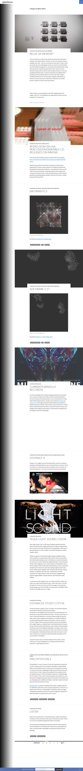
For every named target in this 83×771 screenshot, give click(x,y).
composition (34, 699)
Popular (44, 188)
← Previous (36, 743)
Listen (34, 711)
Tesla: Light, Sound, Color (48, 539)
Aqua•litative (33, 685)
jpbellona (7, 1)
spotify (47, 244)
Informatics (38, 191)
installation (33, 102)
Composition (33, 51)
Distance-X (37, 457)
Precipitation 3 (40, 659)
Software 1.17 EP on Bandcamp (43, 337)
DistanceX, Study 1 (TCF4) (47, 603)
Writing (57, 188)
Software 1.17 (40, 289)
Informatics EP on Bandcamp (43, 239)
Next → (63, 743)
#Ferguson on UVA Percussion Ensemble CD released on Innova (47, 149)
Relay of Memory (42, 53)
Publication (45, 143)
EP (42, 244)
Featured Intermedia (44, 654)
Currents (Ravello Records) (43, 388)
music (37, 102)
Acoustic (33, 736)
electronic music (35, 244)
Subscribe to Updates (28, 769)
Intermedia (49, 51)
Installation (41, 51)
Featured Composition (44, 455)
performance (41, 736)
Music (39, 143)
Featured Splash (56, 455)
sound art (41, 102)
